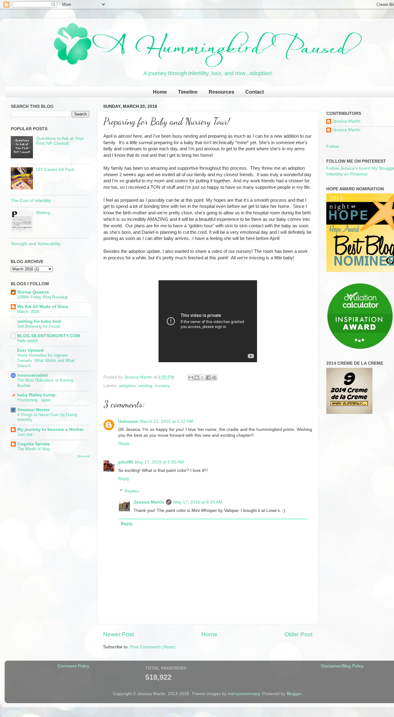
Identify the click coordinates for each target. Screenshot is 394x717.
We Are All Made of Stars (42, 306)
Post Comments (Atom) (152, 647)
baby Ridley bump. (37, 395)
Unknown (128, 421)
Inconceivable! (32, 375)
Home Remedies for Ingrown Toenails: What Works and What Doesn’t (45, 360)
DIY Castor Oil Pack (55, 169)
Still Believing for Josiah (38, 326)
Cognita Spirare (33, 444)
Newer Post (118, 634)
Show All (83, 456)
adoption (127, 385)
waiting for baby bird (39, 321)
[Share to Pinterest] (214, 378)
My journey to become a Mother (50, 429)
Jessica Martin (149, 502)
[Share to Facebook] (208, 378)
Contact (254, 92)
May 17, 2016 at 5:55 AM (159, 462)
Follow (332, 146)
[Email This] (191, 378)
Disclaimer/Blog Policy (342, 666)
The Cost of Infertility (31, 200)
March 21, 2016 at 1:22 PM (166, 421)
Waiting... (45, 212)
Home (160, 92)
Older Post (298, 634)
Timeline (188, 92)
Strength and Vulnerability (36, 243)
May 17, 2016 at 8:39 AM (197, 502)
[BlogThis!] (197, 378)
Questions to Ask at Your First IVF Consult (60, 141)
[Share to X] (202, 378)
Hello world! (27, 340)
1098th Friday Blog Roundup (42, 297)
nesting (145, 385)
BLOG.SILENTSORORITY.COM (48, 336)
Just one (25, 434)
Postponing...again (33, 400)
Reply (123, 443)
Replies (132, 491)
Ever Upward (30, 350)
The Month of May (33, 449)
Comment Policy (73, 666)
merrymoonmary (244, 693)
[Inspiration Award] (360, 348)
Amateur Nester (33, 409)
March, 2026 (28, 311)
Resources (221, 92)
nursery (162, 385)
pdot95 (125, 462)
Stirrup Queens (33, 292)
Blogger (294, 693)
